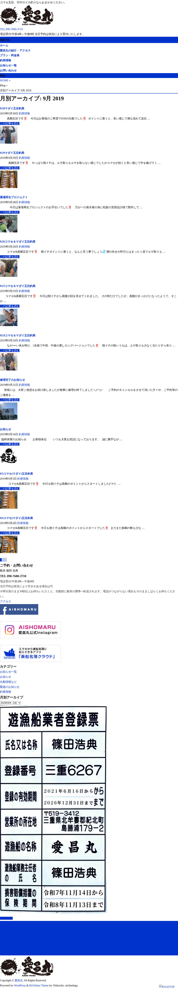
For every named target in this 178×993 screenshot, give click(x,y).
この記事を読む (9, 123)
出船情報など (8, 681)
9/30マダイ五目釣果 (12, 108)
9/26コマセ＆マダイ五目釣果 (17, 241)
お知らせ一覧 (8, 671)
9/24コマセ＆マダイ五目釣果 (17, 335)
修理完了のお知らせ (12, 379)
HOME (4, 80)
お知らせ (5, 429)
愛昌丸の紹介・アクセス (15, 929)
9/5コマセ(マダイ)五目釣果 (16, 473)
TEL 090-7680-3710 (13, 576)
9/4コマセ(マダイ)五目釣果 (16, 518)
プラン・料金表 (9, 935)
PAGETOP (6, 918)
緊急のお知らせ (9, 686)
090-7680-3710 (14, 29)
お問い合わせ (8, 952)
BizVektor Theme (39, 985)
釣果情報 (24, 113)
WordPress (20, 985)
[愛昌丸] (27, 24)
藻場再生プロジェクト (14, 197)
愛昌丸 (19, 980)
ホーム (4, 923)
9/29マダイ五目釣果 (12, 152)
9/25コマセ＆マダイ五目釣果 (17, 285)
